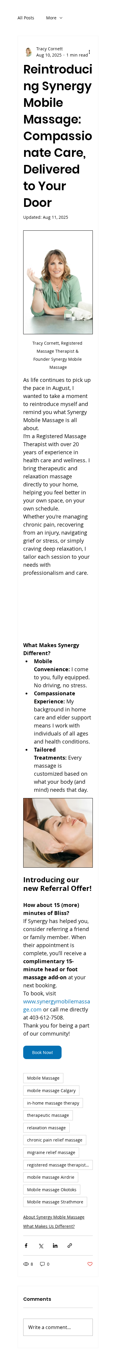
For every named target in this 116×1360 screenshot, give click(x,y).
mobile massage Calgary (51, 1090)
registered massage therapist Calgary (60, 1165)
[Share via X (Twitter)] (40, 1245)
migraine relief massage (51, 1152)
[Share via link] (70, 1245)
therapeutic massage (48, 1115)
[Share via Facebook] (26, 1245)
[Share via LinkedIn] (55, 1245)
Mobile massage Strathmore (55, 1202)
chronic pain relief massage (54, 1140)
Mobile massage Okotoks (51, 1189)
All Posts (26, 18)
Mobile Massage (43, 1078)
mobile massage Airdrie (50, 1177)
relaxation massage (46, 1128)
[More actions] (89, 51)
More (51, 18)
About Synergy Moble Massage (53, 1217)
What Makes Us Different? (49, 1226)
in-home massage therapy (53, 1103)
